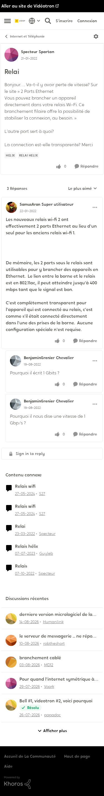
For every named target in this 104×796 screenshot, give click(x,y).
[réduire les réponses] (52, 200)
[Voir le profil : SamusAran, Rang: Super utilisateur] (11, 207)
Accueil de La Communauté (30, 756)
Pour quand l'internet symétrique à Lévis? (56, 679)
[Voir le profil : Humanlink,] (11, 618)
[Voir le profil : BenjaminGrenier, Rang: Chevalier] (15, 360)
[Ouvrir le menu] (96, 36)
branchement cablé (40, 658)
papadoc (52, 714)
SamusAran (30, 204)
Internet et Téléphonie (27, 36)
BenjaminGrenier (39, 357)
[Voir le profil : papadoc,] (11, 705)
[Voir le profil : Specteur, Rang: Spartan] (11, 55)
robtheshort (54, 643)
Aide (8, 766)
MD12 (48, 664)
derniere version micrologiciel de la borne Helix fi (55, 615)
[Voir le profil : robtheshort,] (11, 640)
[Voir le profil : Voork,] (11, 683)
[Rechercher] (48, 21)
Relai (20, 526)
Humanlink (53, 621)
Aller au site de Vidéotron (27, 6)
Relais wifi (25, 486)
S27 (42, 493)
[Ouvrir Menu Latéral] (7, 21)
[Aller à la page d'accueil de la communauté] (20, 21)
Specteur (29, 51)
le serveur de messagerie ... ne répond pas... (58, 636)
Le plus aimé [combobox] (82, 188)
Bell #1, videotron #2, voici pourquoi (55, 701)
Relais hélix (26, 546)
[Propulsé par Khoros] (52, 782)
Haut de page (77, 756)
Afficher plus (55, 730)
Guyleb (46, 553)
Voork (49, 686)
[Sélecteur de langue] (34, 20)
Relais (21, 566)
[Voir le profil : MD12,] (11, 662)
